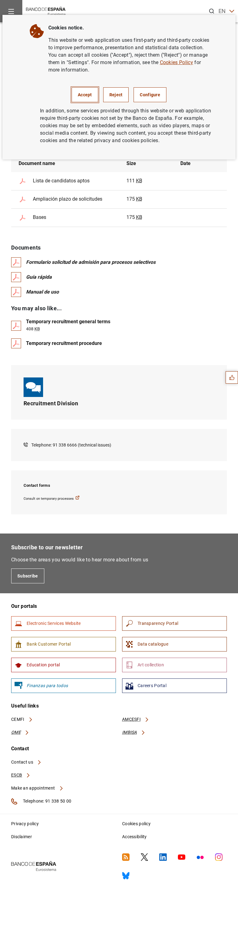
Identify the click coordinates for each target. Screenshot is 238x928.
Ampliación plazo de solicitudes (67, 199)
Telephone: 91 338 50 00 (46, 801)
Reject (116, 94)
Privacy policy (25, 823)
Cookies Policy (176, 62)
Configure (150, 94)
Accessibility (134, 836)
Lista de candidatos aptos (61, 181)
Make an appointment (33, 788)
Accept (85, 94)
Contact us (22, 762)
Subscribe (27, 575)
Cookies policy (136, 823)
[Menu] (11, 11)
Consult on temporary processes (49, 499)
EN (222, 11)
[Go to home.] (46, 11)
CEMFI (18, 719)
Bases (39, 217)
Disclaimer (21, 836)
